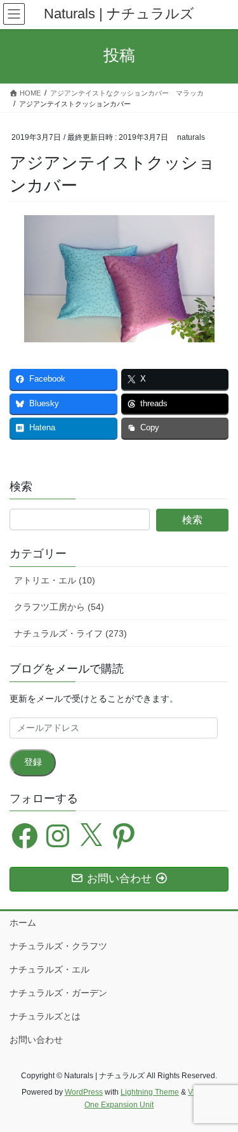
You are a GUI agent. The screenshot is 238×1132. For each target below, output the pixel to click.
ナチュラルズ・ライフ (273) (70, 633)
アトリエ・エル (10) (54, 580)
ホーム (23, 922)
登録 (33, 762)
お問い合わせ (36, 1040)
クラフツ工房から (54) (59, 607)
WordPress (84, 1092)
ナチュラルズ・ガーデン (58, 993)
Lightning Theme (150, 1092)
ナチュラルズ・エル (49, 969)
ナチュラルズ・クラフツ (58, 946)
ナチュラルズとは (45, 1016)
